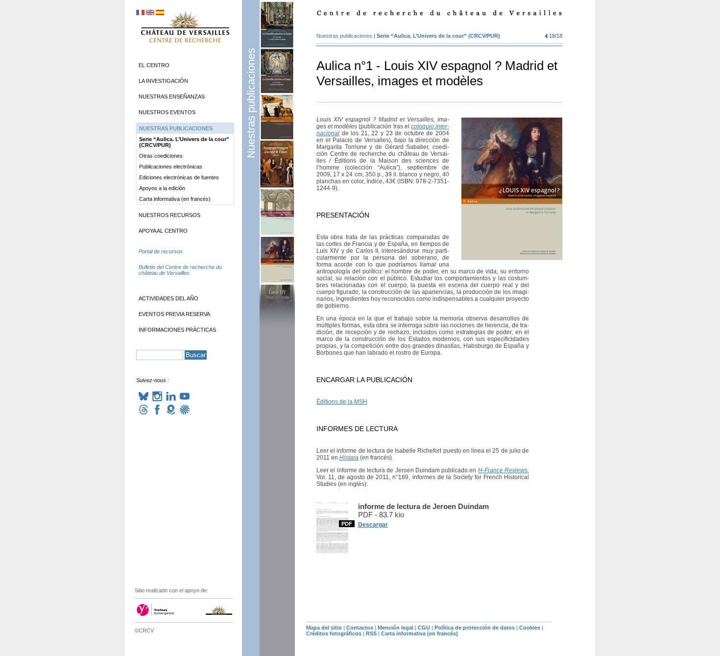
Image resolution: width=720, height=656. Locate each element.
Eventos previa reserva (174, 314)
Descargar (373, 524)
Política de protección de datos (474, 628)
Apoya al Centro (163, 231)
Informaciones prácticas (177, 330)
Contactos (359, 628)
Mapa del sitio (324, 628)
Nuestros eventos (167, 112)
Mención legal (395, 628)
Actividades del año (168, 298)
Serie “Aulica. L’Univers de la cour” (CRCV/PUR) (438, 36)
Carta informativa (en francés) (175, 199)
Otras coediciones (161, 156)
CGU (424, 628)
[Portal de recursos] (185, 261)
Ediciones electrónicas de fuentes (179, 177)
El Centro (154, 65)
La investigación (163, 81)
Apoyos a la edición (162, 188)
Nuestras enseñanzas (172, 96)
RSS (371, 633)
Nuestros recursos (169, 215)
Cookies (529, 628)
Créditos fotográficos (333, 633)
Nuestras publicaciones (251, 103)
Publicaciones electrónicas (170, 167)
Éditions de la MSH (341, 401)
